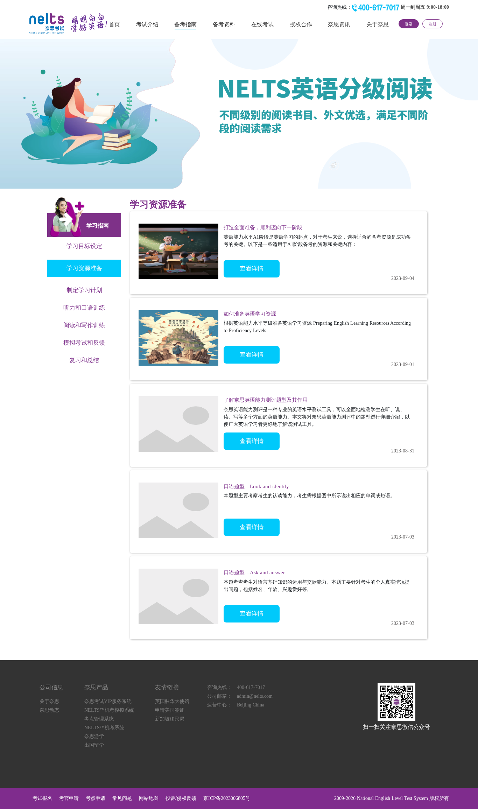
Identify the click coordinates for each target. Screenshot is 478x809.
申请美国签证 (169, 710)
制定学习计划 (84, 290)
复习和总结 (84, 360)
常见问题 (122, 798)
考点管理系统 (99, 719)
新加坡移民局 (169, 719)
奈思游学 (94, 736)
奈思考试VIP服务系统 (108, 701)
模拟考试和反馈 (84, 342)
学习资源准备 (84, 268)
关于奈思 (377, 24)
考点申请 (95, 798)
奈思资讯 (339, 24)
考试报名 (42, 798)
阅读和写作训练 (84, 325)
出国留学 (94, 745)
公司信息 (51, 687)
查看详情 (251, 268)
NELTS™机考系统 (104, 727)
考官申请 (69, 798)
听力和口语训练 (84, 307)
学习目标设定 (84, 246)
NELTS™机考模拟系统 (109, 710)
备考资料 (224, 24)
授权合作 (301, 24)
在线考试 (262, 24)
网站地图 (149, 798)
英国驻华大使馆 (172, 701)
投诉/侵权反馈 (181, 798)
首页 (114, 24)
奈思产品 (96, 687)
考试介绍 (147, 24)
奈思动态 (49, 710)
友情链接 (167, 687)
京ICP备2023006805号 (226, 798)
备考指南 (185, 24)
